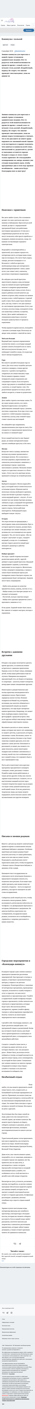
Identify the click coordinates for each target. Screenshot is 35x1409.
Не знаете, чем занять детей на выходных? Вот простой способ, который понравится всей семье (17, 1257)
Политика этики (6, 1325)
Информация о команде (8, 1322)
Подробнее (12, 1373)
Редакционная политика (8, 1329)
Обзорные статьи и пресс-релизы (10, 1338)
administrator (19, 51)
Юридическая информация (9, 1332)
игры (12, 45)
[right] (33, 25)
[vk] (15, 1243)
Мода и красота (11, 25)
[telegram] (20, 1243)
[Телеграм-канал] (7, 1313)
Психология (20, 25)
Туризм (28, 25)
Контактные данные (7, 1335)
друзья (5, 45)
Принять (29, 30)
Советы (3, 25)
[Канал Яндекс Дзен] (11, 1313)
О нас (3, 1319)
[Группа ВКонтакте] (3, 1313)
